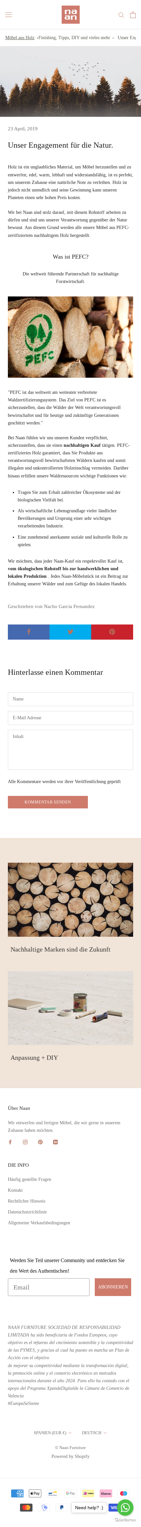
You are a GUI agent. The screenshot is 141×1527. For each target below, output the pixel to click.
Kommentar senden (48, 802)
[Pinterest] (40, 1141)
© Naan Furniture (70, 1447)
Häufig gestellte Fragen (29, 1179)
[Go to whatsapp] (125, 1507)
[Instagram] (25, 1141)
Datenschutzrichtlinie (27, 1211)
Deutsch (91, 1432)
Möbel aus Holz (19, 37)
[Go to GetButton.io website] (125, 1520)
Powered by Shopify (70, 1456)
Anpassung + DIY (34, 1057)
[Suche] (121, 14)
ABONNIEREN (113, 1287)
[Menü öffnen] (8, 14)
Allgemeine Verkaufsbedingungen (39, 1222)
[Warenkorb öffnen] (133, 15)
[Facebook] (10, 1141)
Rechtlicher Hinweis (26, 1201)
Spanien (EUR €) (50, 1432)
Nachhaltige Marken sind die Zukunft (60, 949)
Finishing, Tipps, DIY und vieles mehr (74, 37)
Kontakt (15, 1190)
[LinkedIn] (55, 1141)
